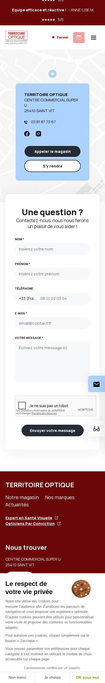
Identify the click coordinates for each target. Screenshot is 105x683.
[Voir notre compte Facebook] (27, 133)
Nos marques (60, 497)
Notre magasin (22, 497)
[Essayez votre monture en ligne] (96, 429)
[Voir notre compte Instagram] (38, 133)
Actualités (17, 504)
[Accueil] (16, 37)
